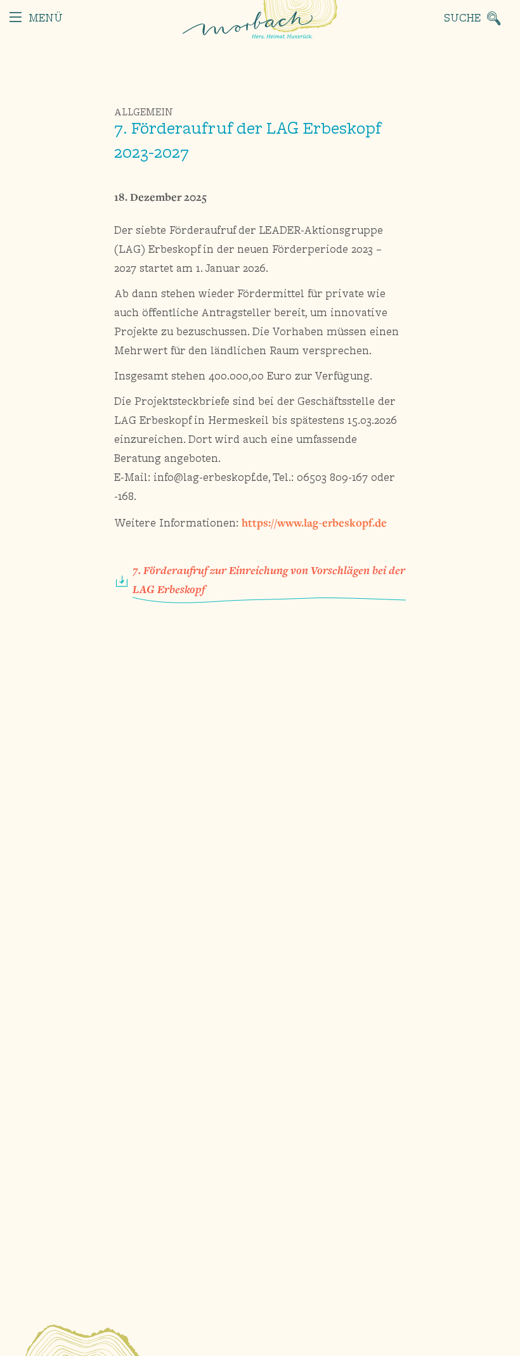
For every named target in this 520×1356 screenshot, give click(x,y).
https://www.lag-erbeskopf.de (314, 522)
